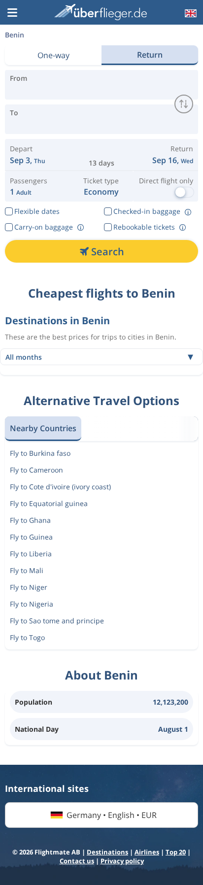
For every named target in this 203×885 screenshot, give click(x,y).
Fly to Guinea (31, 537)
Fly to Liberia (31, 553)
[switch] (183, 104)
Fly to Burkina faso (40, 453)
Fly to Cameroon (36, 470)
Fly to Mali (26, 570)
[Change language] (189, 13)
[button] (12, 13)
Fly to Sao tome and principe (57, 620)
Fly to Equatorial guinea (49, 503)
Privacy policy (122, 860)
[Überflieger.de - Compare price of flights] (100, 12)
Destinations (107, 852)
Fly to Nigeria (31, 604)
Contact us (77, 860)
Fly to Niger (28, 587)
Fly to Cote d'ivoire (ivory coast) (60, 486)
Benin (14, 34)
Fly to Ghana (30, 520)
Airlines (147, 852)
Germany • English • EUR (112, 815)
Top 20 (176, 852)
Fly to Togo (27, 637)
